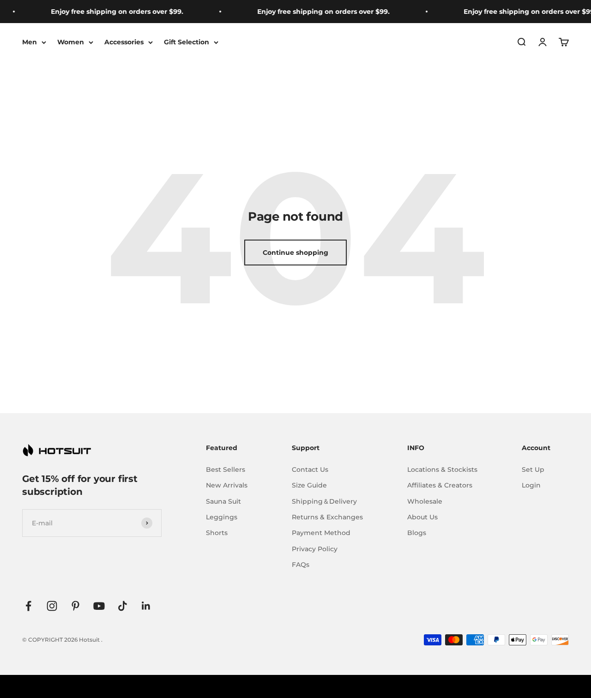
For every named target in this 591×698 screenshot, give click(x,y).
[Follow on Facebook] (28, 606)
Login (531, 485)
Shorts (217, 533)
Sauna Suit (223, 501)
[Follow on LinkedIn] (146, 606)
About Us (422, 517)
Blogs (416, 533)
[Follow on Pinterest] (75, 606)
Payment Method (321, 533)
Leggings (221, 517)
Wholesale (424, 501)
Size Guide (309, 485)
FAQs (300, 564)
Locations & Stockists (442, 469)
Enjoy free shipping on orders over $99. (108, 11)
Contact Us (310, 469)
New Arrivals (226, 485)
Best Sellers (225, 469)
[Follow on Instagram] (52, 606)
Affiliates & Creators (439, 485)
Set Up (533, 469)
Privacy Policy (315, 549)
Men (29, 42)
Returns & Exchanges (327, 517)
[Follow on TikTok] (122, 606)
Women (70, 42)
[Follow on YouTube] (99, 606)
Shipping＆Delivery (324, 501)
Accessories (124, 42)
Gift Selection (186, 42)
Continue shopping (295, 252)
